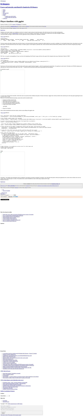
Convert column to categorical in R (9, 363)
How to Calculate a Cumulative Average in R (11, 219)
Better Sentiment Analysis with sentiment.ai (11, 216)
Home (4, 9)
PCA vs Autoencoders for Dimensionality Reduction (13, 215)
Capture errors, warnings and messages (10, 361)
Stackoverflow (15, 33)
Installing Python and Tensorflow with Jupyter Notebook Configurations (17, 385)
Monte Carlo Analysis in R (8, 358)
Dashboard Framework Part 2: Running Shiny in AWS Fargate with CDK (17, 367)
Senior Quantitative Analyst (8, 374)
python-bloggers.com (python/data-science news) (13, 380)
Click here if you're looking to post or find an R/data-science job (48, 185)
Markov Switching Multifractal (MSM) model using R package (15, 366)
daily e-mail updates (11, 185)
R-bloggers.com (3, 185)
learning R (28, 185)
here (45, 26)
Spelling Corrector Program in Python (10, 389)
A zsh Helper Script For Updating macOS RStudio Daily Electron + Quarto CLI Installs (20, 353)
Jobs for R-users (7, 371)
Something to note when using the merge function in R (13, 368)
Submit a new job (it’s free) (10, 16)
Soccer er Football (6, 190)
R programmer (6, 375)
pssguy (14, 24)
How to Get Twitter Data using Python (10, 386)
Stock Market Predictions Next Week (10, 360)
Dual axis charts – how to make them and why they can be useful (15, 357)
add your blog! (6, 13)
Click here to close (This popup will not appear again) (10, 414)
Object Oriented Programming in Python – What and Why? (14, 383)
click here (14, 28)
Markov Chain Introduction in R (9, 356)
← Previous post (3, 192)
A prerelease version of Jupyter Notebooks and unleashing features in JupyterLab (18, 365)
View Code (3, 36)
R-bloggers (27, 26)
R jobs (4, 15)
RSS (4, 11)
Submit (3, 413)
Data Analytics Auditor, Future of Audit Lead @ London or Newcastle (16, 377)
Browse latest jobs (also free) (10, 17)
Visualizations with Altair (8, 387)
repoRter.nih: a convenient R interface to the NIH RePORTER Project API (17, 355)
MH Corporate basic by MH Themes (15, 403)
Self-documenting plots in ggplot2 (9, 217)
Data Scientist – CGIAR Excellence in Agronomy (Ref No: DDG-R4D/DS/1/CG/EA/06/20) (21, 376)
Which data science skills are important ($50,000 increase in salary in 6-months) (18, 214)
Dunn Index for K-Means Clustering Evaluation (12, 384)
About (4, 10)
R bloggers (19, 24)
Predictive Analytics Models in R (9, 354)
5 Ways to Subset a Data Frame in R (10, 218)
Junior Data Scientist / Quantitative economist (11, 373)
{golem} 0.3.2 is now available (9, 362)
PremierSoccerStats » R (14, 26)
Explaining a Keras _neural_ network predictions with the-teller (15, 382)
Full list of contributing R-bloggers (7, 391)
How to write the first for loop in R (9, 221)
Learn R (4, 14)
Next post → (2, 193)
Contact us (5, 18)
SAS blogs (5, 400)
